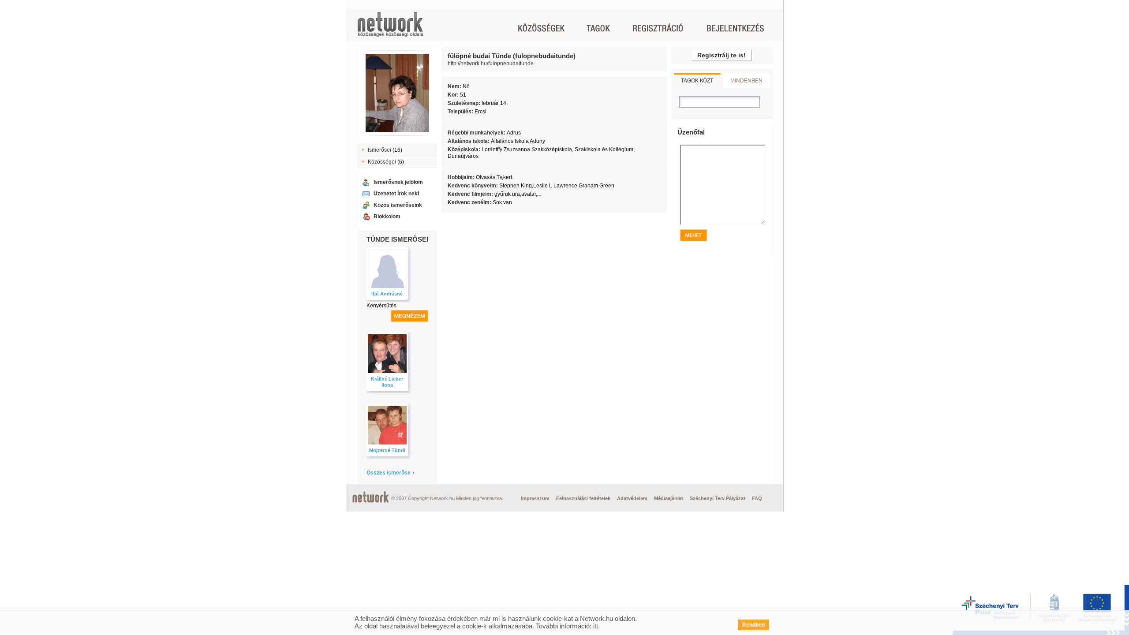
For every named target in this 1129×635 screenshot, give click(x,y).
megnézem (409, 316)
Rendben (753, 625)
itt (595, 626)
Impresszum (535, 498)
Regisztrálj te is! (721, 55)
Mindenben (746, 80)
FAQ (757, 498)
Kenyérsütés (381, 306)
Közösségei (382, 162)
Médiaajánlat (668, 498)
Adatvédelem (632, 498)
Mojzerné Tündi (387, 450)
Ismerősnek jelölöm (398, 182)
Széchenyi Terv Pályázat (717, 498)
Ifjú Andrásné (387, 293)
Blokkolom (387, 216)
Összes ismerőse (388, 473)
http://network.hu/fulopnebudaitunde (491, 63)
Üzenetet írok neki (396, 193)
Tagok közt (697, 80)
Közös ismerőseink (398, 205)
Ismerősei (379, 150)
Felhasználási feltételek (583, 498)
